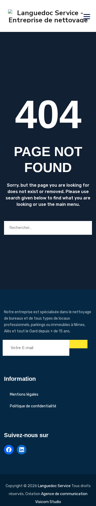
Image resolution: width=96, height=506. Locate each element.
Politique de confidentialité (33, 406)
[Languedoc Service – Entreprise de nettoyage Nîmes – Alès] (48, 16)
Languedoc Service (54, 486)
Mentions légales (24, 394)
